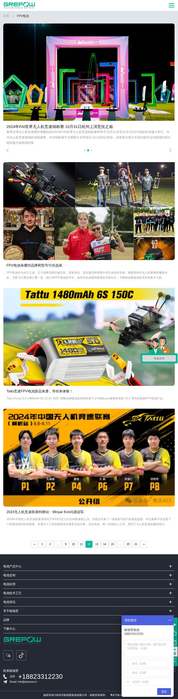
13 (96, 544)
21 (135, 544)
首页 (6, 16)
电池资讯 (9, 602)
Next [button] (170, 150)
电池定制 (9, 575)
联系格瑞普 (10, 670)
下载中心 (9, 628)
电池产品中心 (12, 566)
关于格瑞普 (10, 611)
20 (128, 544)
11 (81, 544)
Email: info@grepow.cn (23, 681)
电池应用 (9, 584)
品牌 (6, 620)
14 (104, 544)
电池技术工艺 (12, 593)
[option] (89, 83)
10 (73, 544)
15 (112, 544)
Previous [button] (8, 150)
